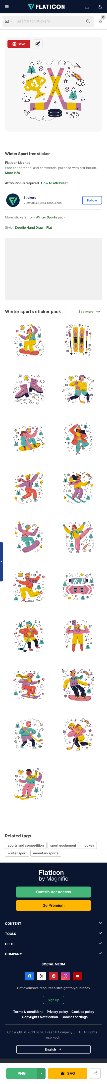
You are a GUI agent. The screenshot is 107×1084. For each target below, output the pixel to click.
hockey (88, 845)
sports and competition (26, 845)
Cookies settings (74, 1017)
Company (13, 954)
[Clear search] (77, 21)
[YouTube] (77, 976)
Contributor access (53, 892)
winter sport (17, 853)
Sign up (53, 1000)
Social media (53, 964)
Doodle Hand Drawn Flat (33, 227)
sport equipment (63, 845)
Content (13, 923)
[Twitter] (41, 976)
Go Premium (53, 905)
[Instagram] (65, 976)
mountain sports (45, 853)
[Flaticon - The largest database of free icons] (46, 6)
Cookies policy (82, 1012)
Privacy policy (57, 1012)
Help (9, 944)
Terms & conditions (28, 1012)
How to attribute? (54, 183)
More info (12, 173)
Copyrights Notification (40, 1017)
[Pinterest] (53, 976)
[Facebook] (29, 976)
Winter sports (46, 217)
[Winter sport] (29, 340)
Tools (10, 934)
